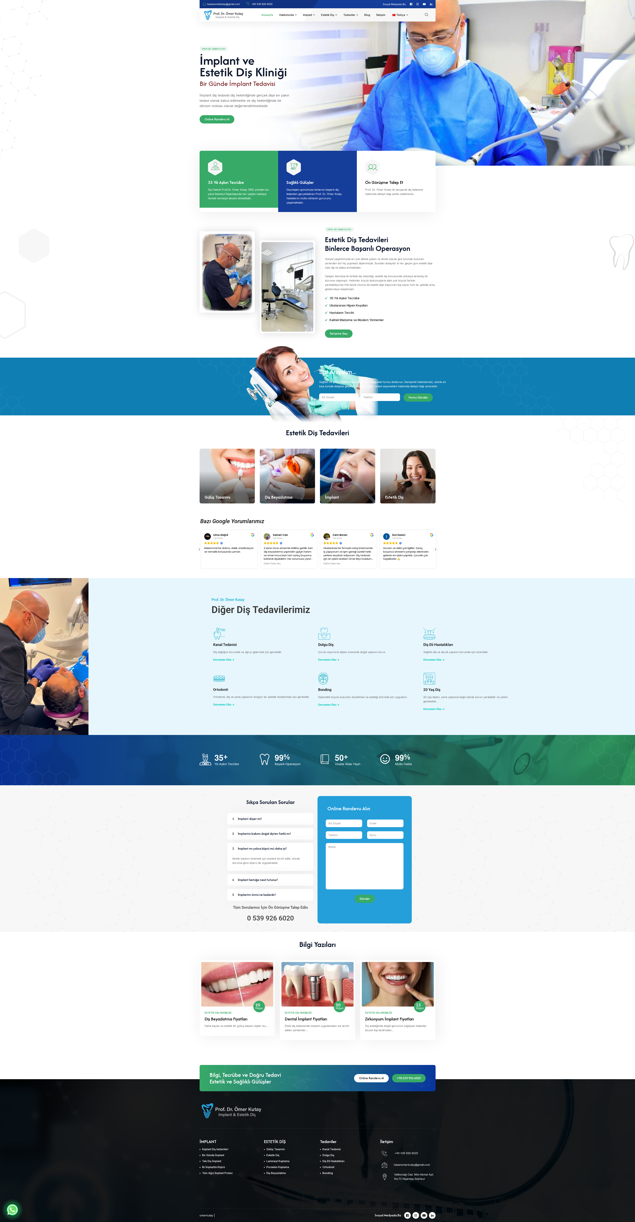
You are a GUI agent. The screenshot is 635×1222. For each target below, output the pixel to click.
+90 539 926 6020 (409, 1078)
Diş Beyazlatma (278, 497)
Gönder (365, 898)
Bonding (325, 690)
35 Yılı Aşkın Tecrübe (226, 182)
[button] (435, 549)
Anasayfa (267, 15)
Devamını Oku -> (223, 659)
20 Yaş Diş (431, 690)
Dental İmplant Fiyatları (306, 1019)
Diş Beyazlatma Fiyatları (226, 1019)
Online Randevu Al (217, 119)
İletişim (380, 15)
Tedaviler (349, 15)
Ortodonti (220, 690)
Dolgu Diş (326, 645)
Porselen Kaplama (277, 1167)
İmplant (332, 497)
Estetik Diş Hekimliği (218, 1012)
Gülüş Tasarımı (217, 497)
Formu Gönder (418, 397)
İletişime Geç (339, 333)
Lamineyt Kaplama (277, 1161)
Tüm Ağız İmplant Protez (217, 1173)
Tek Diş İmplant (211, 1161)
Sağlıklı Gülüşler (300, 182)
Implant (307, 15)
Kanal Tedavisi (225, 645)
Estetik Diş (327, 15)
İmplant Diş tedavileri (215, 1149)
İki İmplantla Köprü (213, 1167)
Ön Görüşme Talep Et (384, 182)
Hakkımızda (286, 15)
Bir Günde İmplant (213, 1155)
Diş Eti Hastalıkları (438, 645)
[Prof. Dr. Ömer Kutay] (223, 14)
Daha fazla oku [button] (330, 563)
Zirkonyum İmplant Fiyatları (389, 1019)
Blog (367, 15)
